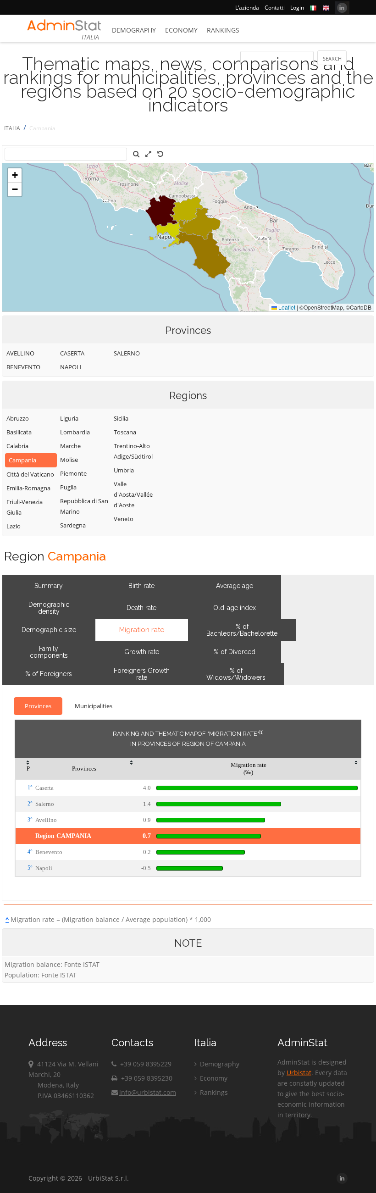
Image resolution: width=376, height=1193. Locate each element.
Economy (181, 30)
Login (297, 7)
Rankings (223, 30)
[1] (261, 732)
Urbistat (299, 1072)
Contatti (275, 7)
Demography (134, 30)
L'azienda (247, 7)
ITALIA (12, 128)
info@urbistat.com (147, 1092)
